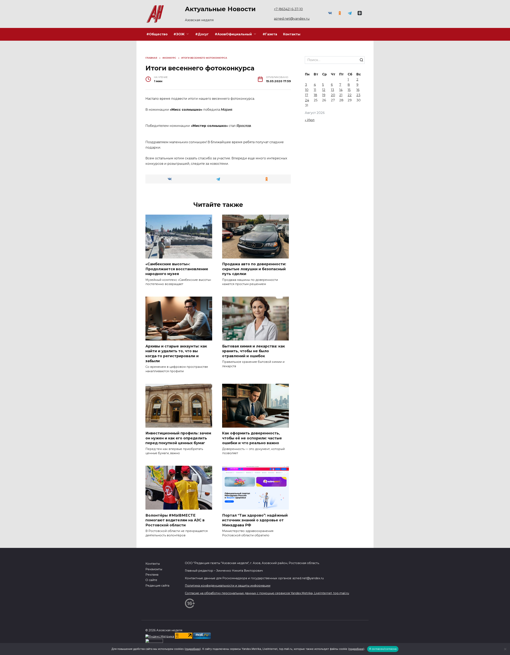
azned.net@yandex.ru (292, 19)
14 (340, 90)
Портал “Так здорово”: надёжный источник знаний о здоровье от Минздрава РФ (255, 520)
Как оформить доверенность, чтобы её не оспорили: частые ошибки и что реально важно (252, 438)
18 (315, 95)
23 (358, 95)
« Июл (310, 120)
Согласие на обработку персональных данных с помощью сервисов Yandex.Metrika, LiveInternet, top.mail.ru (267, 593)
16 (357, 90)
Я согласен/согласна (383, 648)
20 (333, 95)
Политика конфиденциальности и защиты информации (227, 585)
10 (306, 90)
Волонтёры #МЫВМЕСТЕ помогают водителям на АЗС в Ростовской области (175, 520)
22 (350, 95)
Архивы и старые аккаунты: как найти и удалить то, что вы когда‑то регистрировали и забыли (176, 353)
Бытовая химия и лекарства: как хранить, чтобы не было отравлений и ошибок (253, 351)
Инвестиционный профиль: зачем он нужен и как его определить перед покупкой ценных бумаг (178, 438)
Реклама (151, 574)
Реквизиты (153, 569)
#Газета (270, 34)
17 (306, 95)
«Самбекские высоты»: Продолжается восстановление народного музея (176, 269)
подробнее (192, 648)
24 (307, 100)
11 (315, 90)
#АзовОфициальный (233, 34)
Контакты (291, 34)
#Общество (157, 34)
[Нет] (505, 649)
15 (349, 90)
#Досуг (202, 34)
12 (323, 90)
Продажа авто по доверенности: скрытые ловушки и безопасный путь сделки (254, 269)
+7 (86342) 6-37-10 (288, 9)
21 (340, 95)
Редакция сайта (157, 585)
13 (332, 90)
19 (323, 95)
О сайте (151, 580)
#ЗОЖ (179, 34)
